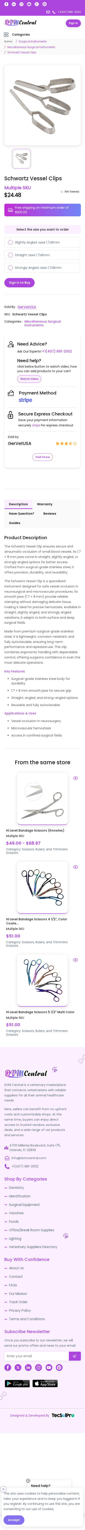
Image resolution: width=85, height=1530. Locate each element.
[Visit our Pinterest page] (44, 4)
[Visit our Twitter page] (37, 4)
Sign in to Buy (19, 282)
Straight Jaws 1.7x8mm (32, 255)
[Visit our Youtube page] (29, 4)
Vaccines (16, 1211)
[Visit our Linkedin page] (14, 4)
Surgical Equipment (23, 1203)
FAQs (13, 1280)
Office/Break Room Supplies (30, 1227)
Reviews (49, 513)
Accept (14, 1520)
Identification (19, 1195)
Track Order (18, 1296)
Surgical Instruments (33, 41)
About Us (15, 1264)
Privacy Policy (19, 1304)
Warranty (44, 504)
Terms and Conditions (26, 1312)
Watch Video (29, 378)
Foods (13, 1219)
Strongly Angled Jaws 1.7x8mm (38, 267)
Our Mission (17, 1288)
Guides (14, 522)
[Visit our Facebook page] (6, 4)
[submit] (75, 1349)
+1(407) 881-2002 (56, 351)
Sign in (73, 23)
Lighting (15, 1235)
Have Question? (21, 513)
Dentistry (16, 1186)
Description (18, 504)
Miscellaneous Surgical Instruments (31, 47)
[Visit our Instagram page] (21, 4)
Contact (15, 1272)
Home (8, 41)
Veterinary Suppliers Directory (31, 1243)
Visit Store (42, 456)
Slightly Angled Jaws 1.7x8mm (37, 242)
